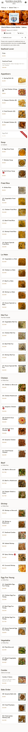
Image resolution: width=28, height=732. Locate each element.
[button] (14, 54)
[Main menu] (2, 2)
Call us (21, 33)
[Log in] (25, 2)
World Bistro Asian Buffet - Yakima (14, 1)
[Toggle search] (25, 37)
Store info (8, 33)
